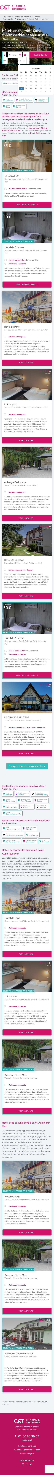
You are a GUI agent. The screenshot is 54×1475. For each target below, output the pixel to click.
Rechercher (40, 54)
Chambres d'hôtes (10, 83)
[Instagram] (23, 1464)
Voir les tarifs (26, 363)
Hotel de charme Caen (13, 250)
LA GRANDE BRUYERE (16, 717)
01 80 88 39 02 (28, 1436)
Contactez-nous (27, 1460)
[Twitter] (31, 1464)
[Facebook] (27, 1464)
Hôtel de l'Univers (14, 247)
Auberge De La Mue (15, 482)
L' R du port (10, 404)
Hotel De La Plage (14, 559)
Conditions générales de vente (27, 1449)
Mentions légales (27, 1453)
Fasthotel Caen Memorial (18, 1353)
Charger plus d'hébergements (26, 766)
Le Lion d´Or (11, 175)
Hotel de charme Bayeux (14, 179)
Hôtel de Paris (12, 326)
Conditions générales (27, 1446)
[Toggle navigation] (52, 5)
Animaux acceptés (36, 34)
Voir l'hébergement (26, 205)
